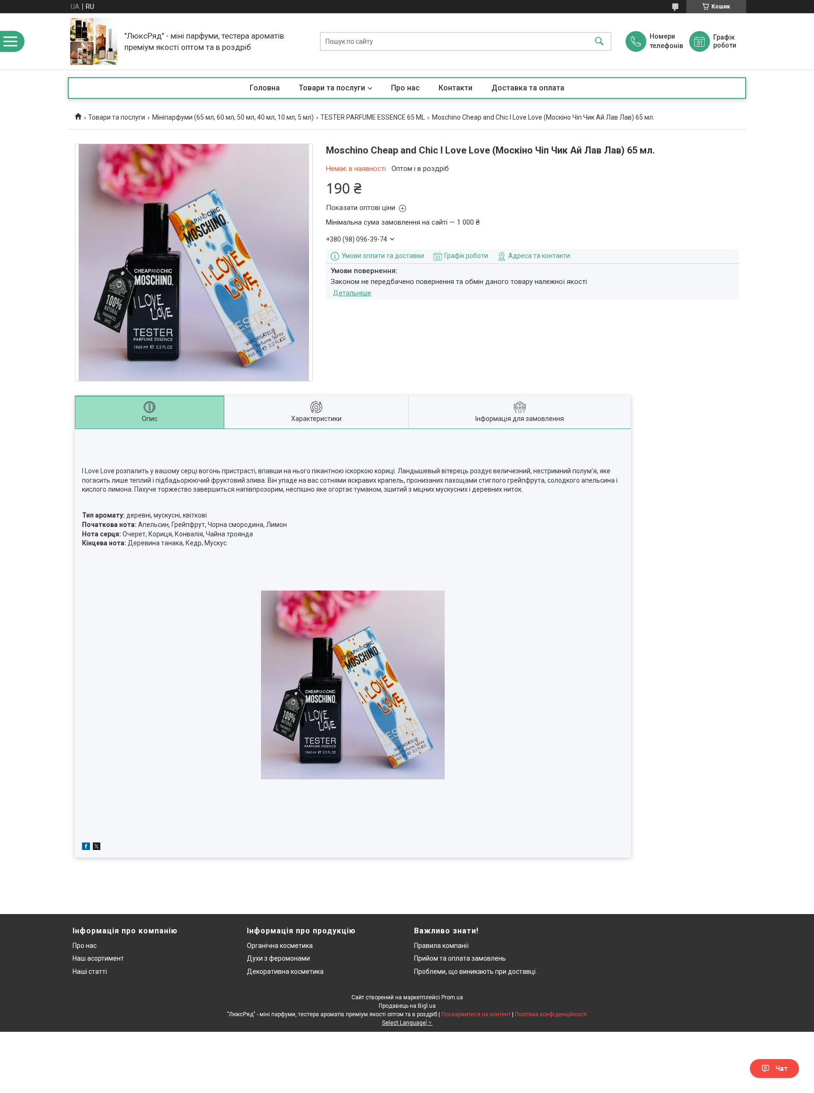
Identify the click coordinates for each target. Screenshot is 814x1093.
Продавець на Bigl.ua (407, 1006)
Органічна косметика (280, 945)
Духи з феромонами (278, 958)
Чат (781, 1068)
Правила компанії (441, 945)
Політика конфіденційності (551, 1014)
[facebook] (86, 847)
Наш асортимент (98, 958)
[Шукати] (599, 41)
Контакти (455, 87)
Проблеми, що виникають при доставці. (475, 971)
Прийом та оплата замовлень (460, 958)
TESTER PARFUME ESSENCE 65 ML (372, 117)
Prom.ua (452, 997)
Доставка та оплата (527, 87)
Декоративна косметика (285, 971)
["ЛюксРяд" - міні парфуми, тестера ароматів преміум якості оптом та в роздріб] (93, 41)
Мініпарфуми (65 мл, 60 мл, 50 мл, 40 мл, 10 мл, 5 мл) (233, 117)
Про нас (405, 87)
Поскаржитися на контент (476, 1014)
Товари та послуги (332, 87)
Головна (265, 87)
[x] (96, 847)
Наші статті (90, 971)
